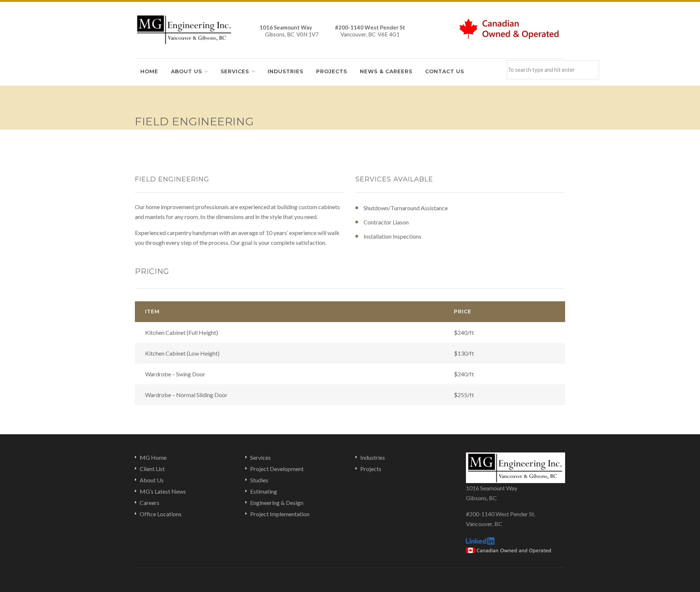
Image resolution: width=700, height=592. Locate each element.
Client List (152, 468)
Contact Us (444, 71)
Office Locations (161, 513)
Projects (331, 71)
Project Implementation (280, 513)
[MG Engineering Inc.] (184, 28)
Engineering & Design (276, 502)
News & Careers (386, 71)
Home (149, 71)
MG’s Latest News (163, 491)
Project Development (277, 468)
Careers (149, 502)
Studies (259, 480)
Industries (285, 71)
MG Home (153, 457)
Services (235, 71)
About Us (186, 71)
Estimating (263, 491)
